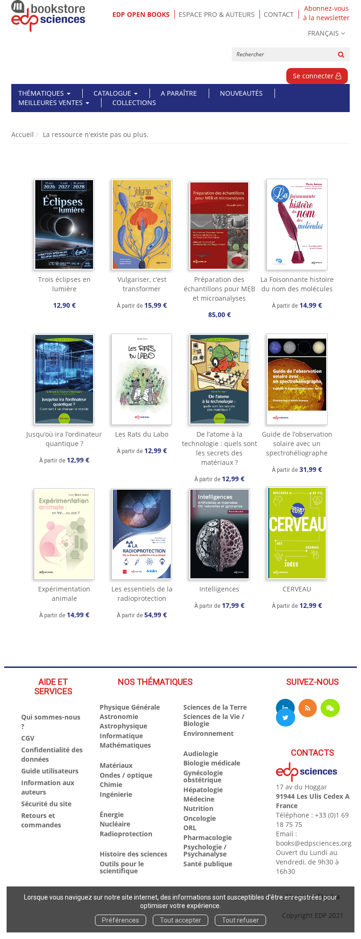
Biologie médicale (211, 762)
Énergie (112, 814)
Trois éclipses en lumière (64, 284)
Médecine (198, 799)
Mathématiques (125, 745)
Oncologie (199, 818)
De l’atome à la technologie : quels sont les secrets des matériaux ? (219, 448)
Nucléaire (115, 823)
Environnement (208, 733)
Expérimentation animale (64, 593)
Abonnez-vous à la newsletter (326, 13)
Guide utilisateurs (49, 770)
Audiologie (200, 753)
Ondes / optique (126, 775)
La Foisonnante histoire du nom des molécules (297, 284)
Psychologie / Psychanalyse (205, 850)
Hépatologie (203, 789)
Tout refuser (240, 920)
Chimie (111, 784)
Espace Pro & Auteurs (217, 14)
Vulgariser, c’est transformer (142, 284)
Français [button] (323, 33)
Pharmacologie (207, 837)
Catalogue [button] (113, 93)
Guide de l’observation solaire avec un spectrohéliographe (297, 443)
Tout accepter (180, 920)
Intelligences (219, 588)
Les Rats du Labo (141, 434)
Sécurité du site (46, 803)
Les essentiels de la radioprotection (142, 593)
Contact (279, 14)
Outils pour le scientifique (122, 867)
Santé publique (207, 863)
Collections (134, 102)
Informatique (121, 735)
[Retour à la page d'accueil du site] (48, 16)
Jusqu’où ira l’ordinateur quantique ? (64, 439)
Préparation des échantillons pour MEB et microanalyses (219, 289)
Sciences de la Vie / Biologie (213, 720)
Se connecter (314, 75)
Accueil (22, 134)
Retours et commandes (41, 820)
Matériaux (116, 765)
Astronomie (119, 716)
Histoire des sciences (133, 853)
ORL (189, 827)
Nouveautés (241, 93)
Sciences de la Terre (215, 707)
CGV (27, 738)
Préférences (120, 920)
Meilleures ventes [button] (51, 102)
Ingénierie (116, 794)
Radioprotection (126, 833)
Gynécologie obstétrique (203, 776)
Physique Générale (130, 707)
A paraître (179, 93)
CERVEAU (297, 588)
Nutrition (198, 808)
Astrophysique (123, 725)
